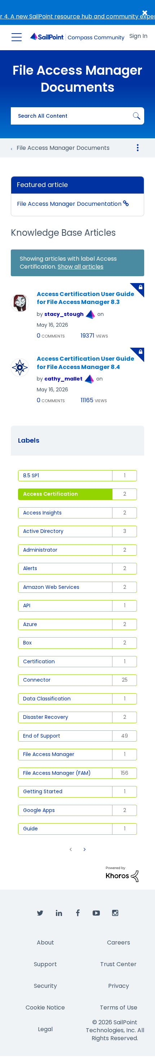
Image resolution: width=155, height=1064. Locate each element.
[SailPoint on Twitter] (40, 913)
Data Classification (47, 698)
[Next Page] (84, 849)
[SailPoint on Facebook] (77, 913)
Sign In (138, 36)
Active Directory (43, 531)
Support (45, 964)
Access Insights (42, 512)
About (45, 942)
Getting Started (42, 791)
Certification (39, 661)
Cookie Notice (45, 1007)
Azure (30, 624)
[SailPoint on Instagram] (115, 913)
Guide (30, 828)
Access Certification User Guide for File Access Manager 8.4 (85, 363)
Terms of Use (118, 1007)
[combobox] (77, 116)
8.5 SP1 (31, 475)
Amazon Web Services (51, 587)
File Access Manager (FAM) (57, 773)
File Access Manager (48, 754)
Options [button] (137, 147)
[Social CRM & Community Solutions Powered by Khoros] (122, 874)
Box (27, 642)
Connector (36, 679)
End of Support (41, 735)
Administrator (40, 549)
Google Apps (39, 810)
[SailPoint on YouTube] (96, 913)
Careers (118, 942)
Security (45, 986)
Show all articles (80, 266)
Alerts (30, 568)
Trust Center (118, 964)
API (26, 605)
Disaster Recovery (45, 717)
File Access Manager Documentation (70, 204)
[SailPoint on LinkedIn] (59, 913)
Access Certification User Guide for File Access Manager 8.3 (85, 298)
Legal (45, 1029)
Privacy (118, 986)
